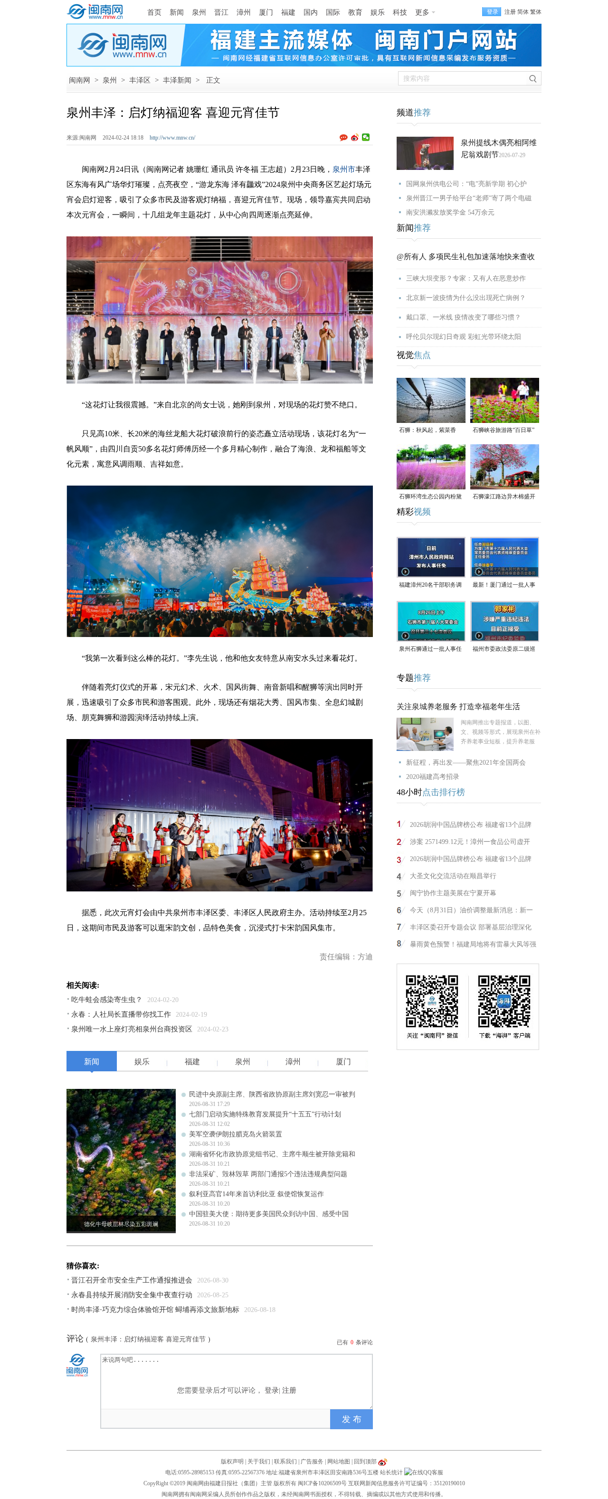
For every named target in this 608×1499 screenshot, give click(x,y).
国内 (311, 12)
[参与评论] (345, 137)
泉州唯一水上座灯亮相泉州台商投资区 (131, 1029)
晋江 (221, 12)
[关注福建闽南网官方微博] (382, 1461)
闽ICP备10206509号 (322, 1483)
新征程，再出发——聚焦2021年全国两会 (466, 762)
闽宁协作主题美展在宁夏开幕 (453, 893)
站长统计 (391, 1472)
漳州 (244, 12)
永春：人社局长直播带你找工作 (121, 1014)
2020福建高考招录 (432, 776)
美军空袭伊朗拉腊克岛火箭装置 (235, 1134)
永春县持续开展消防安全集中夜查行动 (131, 1295)
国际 (333, 12)
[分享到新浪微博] (355, 137)
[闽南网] (97, 12)
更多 (422, 12)
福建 (288, 12)
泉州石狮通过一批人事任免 (430, 650)
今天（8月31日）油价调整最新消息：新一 (471, 910)
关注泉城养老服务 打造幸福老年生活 (458, 707)
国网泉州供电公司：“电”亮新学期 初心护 (466, 183)
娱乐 (377, 12)
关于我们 (258, 1461)
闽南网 (79, 80)
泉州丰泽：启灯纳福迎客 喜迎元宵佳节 (148, 1339)
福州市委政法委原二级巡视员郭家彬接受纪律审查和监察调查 (504, 650)
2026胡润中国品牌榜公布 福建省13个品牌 (471, 824)
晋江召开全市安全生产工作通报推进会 (131, 1280)
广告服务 (312, 1461)
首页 (154, 12)
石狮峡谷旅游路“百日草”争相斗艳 (503, 431)
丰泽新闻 (177, 80)
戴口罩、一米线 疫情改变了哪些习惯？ (463, 317)
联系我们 (285, 1461)
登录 (272, 1390)
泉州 (199, 12)
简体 (523, 12)
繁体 (536, 12)
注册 (510, 12)
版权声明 (232, 1461)
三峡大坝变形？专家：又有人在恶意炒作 (466, 278)
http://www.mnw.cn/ (172, 137)
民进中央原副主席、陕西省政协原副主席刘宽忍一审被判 (272, 1094)
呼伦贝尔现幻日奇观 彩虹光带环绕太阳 (463, 336)
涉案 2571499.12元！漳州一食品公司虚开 (470, 841)
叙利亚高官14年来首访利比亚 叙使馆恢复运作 (256, 1194)
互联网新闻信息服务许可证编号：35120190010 (406, 1483)
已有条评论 (355, 1342)
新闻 (177, 12)
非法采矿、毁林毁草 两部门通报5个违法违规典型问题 (268, 1174)
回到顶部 (365, 1461)
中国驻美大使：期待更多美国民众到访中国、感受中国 (269, 1214)
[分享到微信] (366, 137)
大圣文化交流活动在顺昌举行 (453, 876)
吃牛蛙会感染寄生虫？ (106, 999)
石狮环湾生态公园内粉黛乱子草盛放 (430, 497)
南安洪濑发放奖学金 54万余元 (450, 212)
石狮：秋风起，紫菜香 (427, 430)
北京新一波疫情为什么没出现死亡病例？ (466, 297)
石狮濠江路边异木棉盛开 (504, 496)
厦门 (266, 12)
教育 (355, 12)
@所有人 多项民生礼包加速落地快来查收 (466, 257)
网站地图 (338, 1461)
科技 (400, 12)
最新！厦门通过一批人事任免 (504, 585)
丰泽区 (140, 80)
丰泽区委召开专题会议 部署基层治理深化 (471, 927)
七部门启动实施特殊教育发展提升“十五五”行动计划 (265, 1114)
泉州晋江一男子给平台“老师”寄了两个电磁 (469, 198)
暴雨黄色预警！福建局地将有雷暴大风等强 (473, 944)
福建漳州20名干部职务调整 (430, 585)
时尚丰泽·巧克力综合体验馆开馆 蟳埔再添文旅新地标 (155, 1309)
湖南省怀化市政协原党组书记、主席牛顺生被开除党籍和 (272, 1154)
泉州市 (343, 169)
